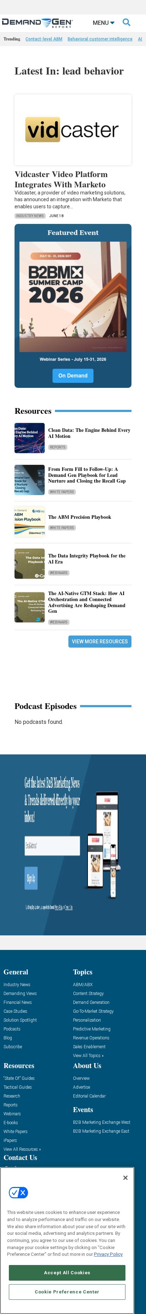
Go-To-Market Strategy (93, 1011)
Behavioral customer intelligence (100, 39)
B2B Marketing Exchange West (101, 1122)
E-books (11, 1123)
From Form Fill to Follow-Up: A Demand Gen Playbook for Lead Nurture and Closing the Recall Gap (87, 475)
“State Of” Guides (19, 1078)
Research (12, 1096)
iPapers (10, 1140)
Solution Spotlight (20, 1020)
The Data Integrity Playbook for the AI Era (86, 558)
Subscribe (13, 1047)
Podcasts (12, 1029)
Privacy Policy (108, 1254)
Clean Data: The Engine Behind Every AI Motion (89, 433)
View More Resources (100, 641)
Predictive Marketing (92, 1029)
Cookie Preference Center (67, 1291)
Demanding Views (20, 993)
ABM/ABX (82, 985)
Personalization (87, 1020)
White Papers (62, 492)
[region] (67, 1240)
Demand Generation (91, 1002)
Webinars (59, 573)
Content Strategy (88, 993)
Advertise (81, 1087)
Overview (81, 1078)
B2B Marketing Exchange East (101, 1131)
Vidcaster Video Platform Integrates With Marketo (61, 178)
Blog (8, 1038)
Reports (58, 447)
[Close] (125, 1178)
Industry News (30, 216)
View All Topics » (88, 1056)
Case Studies (15, 1011)
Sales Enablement (89, 1047)
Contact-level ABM (44, 39)
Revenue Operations (91, 1038)
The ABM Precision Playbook (79, 517)
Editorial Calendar (89, 1096)
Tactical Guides (18, 1087)
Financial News (18, 1002)
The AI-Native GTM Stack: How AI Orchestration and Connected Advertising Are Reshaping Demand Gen (86, 602)
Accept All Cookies (67, 1272)
